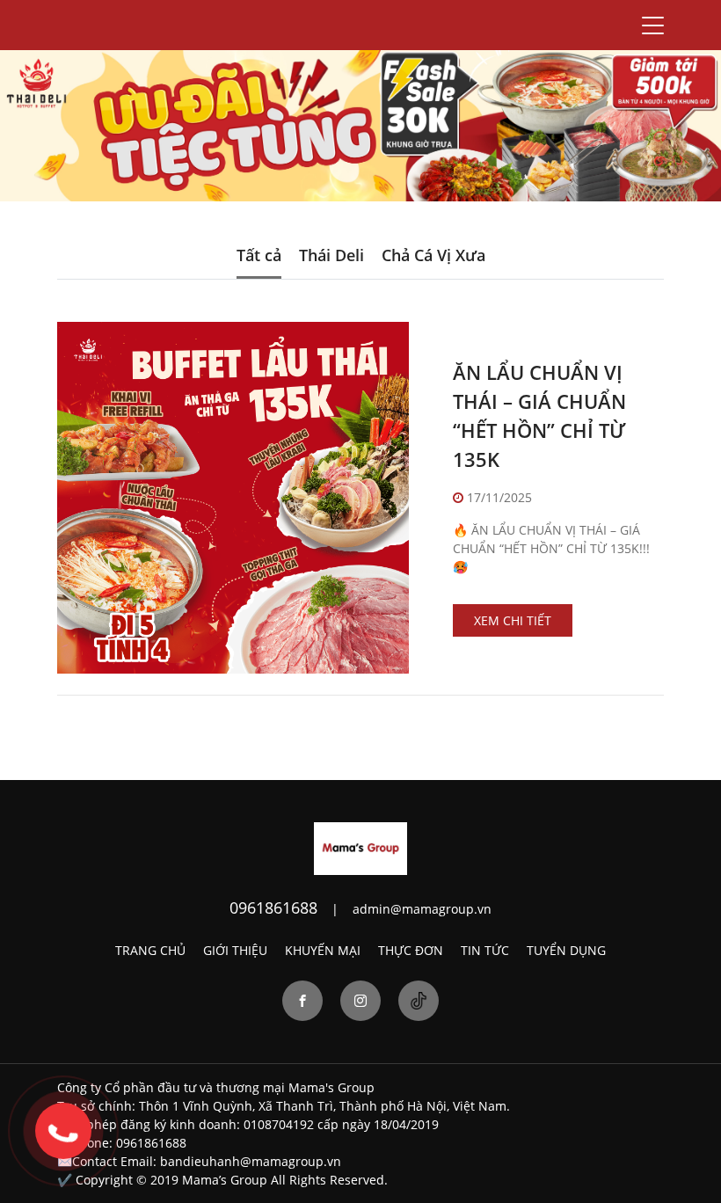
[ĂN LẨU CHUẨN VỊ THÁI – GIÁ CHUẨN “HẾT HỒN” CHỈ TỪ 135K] (233, 498)
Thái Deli (331, 255)
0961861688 (273, 907)
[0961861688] (63, 1131)
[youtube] (418, 1001)
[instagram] (360, 1001)
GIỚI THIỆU (235, 950)
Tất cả (259, 255)
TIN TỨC (485, 950)
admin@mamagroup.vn (422, 908)
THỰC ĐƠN (410, 950)
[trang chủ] (361, 847)
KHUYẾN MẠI (322, 950)
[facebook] (302, 1001)
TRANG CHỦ (150, 950)
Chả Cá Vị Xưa (433, 255)
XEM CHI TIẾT (512, 620)
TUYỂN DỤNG (566, 950)
